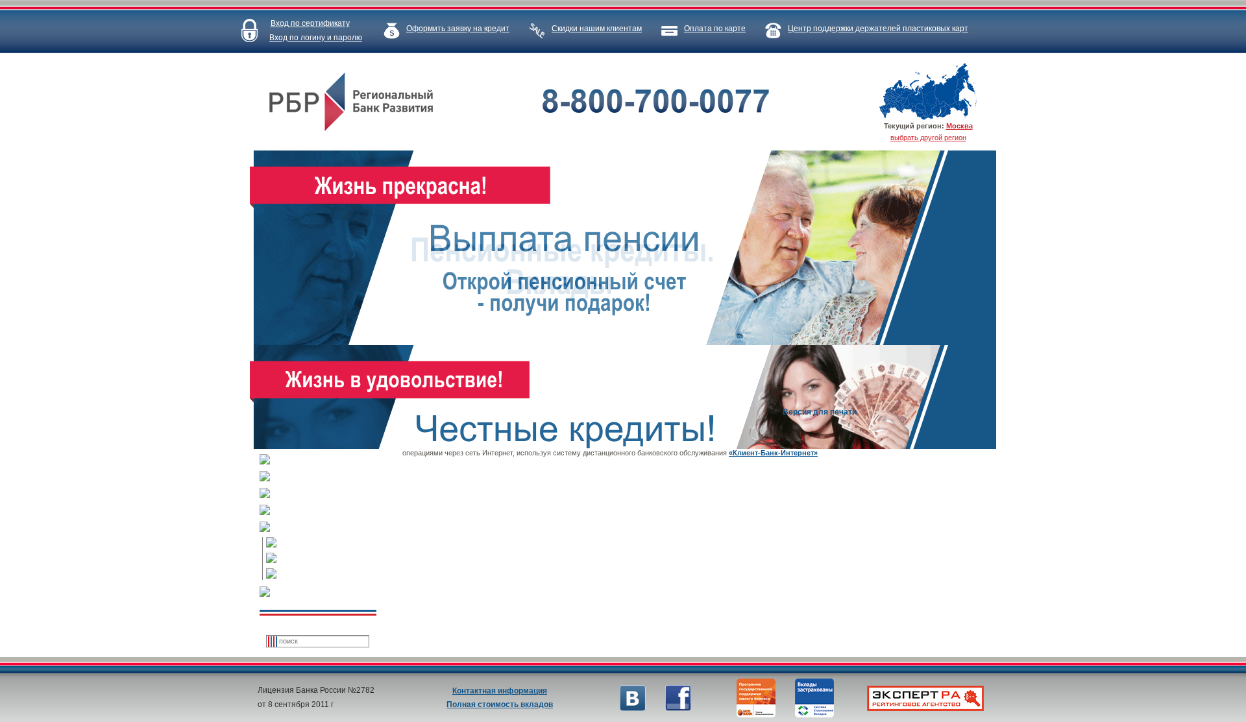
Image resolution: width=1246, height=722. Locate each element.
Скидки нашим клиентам (597, 28)
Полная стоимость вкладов (499, 704)
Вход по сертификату (310, 23)
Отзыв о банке (324, 592)
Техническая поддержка (327, 574)
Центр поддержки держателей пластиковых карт (878, 28)
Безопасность (327, 543)
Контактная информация (499, 690)
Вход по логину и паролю (315, 37)
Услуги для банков (324, 477)
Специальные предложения (324, 493)
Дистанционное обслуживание (324, 527)
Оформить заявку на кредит (457, 28)
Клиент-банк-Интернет (327, 558)
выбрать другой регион (928, 137)
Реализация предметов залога (324, 510)
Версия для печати (820, 411)
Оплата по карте (715, 28)
